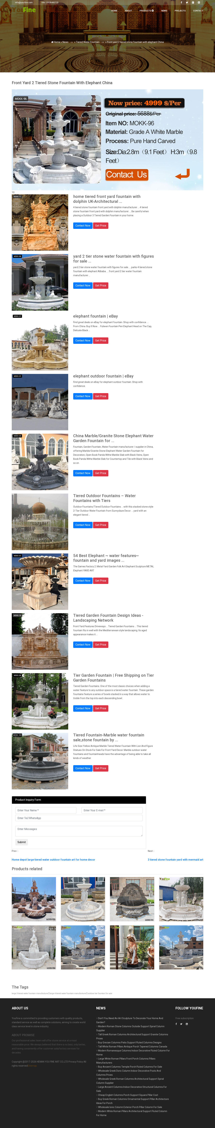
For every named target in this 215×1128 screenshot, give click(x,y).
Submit (48, 69)
